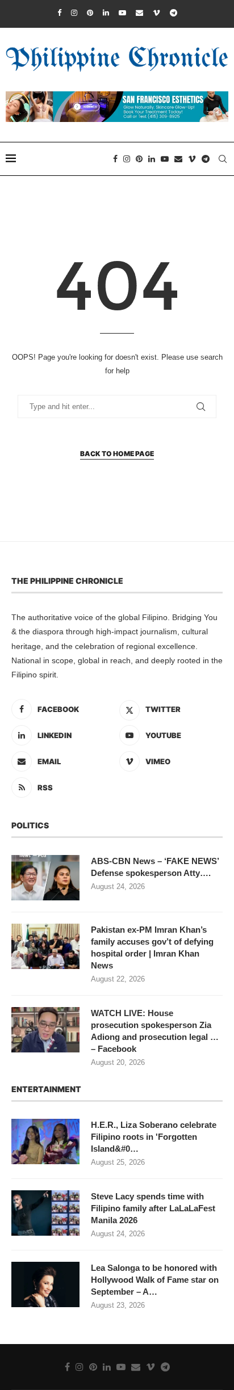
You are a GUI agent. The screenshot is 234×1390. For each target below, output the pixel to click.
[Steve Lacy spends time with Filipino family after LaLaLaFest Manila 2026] (45, 1213)
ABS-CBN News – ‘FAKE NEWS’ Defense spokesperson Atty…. (155, 867)
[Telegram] (173, 13)
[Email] (139, 13)
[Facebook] (59, 13)
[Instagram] (74, 13)
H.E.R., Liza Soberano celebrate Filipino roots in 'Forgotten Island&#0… (153, 1136)
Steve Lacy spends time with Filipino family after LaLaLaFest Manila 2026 (153, 1208)
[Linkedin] (106, 13)
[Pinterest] (90, 13)
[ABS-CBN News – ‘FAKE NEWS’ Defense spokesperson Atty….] (45, 877)
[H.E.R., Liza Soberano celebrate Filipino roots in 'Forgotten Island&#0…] (45, 1141)
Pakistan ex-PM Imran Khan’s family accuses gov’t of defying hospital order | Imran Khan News (152, 947)
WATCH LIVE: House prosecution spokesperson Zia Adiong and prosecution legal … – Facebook (155, 1031)
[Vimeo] (156, 13)
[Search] (222, 158)
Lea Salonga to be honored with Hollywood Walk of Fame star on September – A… (155, 1279)
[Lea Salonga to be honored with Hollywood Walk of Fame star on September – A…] (45, 1284)
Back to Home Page (117, 453)
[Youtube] (122, 13)
